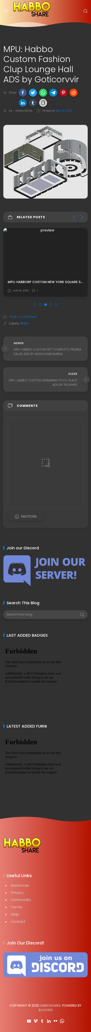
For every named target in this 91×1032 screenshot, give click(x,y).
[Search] (85, 11)
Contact (18, 921)
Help (15, 914)
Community (21, 899)
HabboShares (50, 1005)
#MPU (24, 323)
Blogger (46, 1010)
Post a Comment (23, 317)
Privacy (17, 892)
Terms (16, 907)
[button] (23, 93)
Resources (20, 885)
